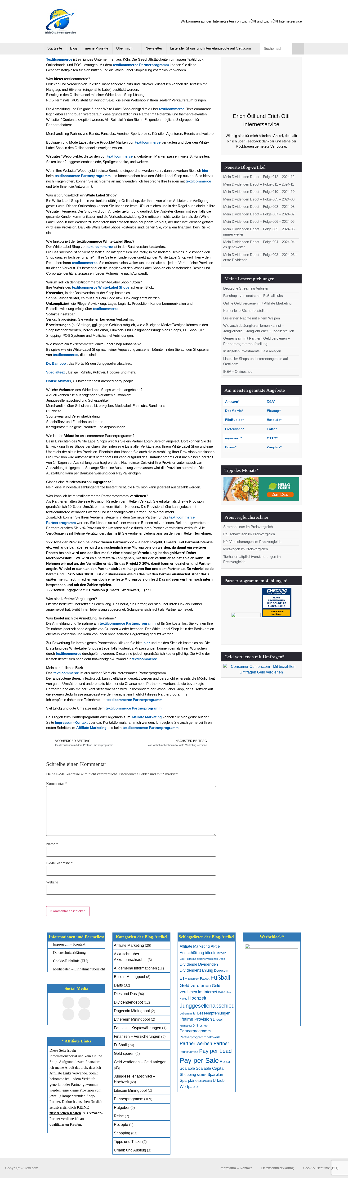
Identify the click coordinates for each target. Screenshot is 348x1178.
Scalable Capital (210, 1068)
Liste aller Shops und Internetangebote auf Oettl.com (210, 48)
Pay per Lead (215, 1051)
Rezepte (121, 1125)
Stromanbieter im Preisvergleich (248, 527)
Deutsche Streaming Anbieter (245, 288)
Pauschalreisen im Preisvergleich (249, 534)
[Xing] (68, 1014)
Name (52, 844)
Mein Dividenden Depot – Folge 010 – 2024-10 (258, 192)
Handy (183, 998)
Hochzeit (197, 998)
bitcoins (191, 958)
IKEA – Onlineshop (237, 371)
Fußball (120, 1045)
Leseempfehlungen (213, 1013)
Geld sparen (124, 1053)
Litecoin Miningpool (130, 1090)
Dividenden (208, 964)
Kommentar (56, 784)
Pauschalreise (189, 1052)
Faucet (205, 978)
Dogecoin (221, 970)
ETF (183, 978)
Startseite (54, 48)
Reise (119, 1116)
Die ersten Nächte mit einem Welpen (251, 318)
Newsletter (154, 48)
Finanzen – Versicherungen (137, 1036)
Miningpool (186, 1025)
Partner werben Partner (204, 1043)
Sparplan (215, 1074)
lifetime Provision (196, 1019)
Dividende (188, 964)
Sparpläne (188, 1080)
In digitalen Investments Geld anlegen (252, 351)
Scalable (187, 1068)
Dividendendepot (128, 1002)
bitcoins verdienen (207, 958)
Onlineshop (200, 1025)
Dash (222, 958)
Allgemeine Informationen (135, 968)
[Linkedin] (84, 1014)
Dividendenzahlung (196, 970)
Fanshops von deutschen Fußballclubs (253, 296)
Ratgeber (121, 1107)
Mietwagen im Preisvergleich (245, 549)
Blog (73, 48)
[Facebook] (68, 1003)
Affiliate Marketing (129, 945)
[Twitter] (84, 1003)
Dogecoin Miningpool (132, 1011)
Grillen (227, 992)
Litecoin (218, 1019)
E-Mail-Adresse (59, 863)
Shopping (122, 1133)
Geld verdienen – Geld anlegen (140, 1062)
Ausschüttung (192, 953)
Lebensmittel (188, 1013)
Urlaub (218, 1080)
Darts (118, 985)
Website (52, 882)
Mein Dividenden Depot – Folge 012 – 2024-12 (258, 177)
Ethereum (193, 978)
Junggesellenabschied (207, 1005)
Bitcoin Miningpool (129, 977)
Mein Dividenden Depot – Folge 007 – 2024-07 (258, 214)
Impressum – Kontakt (235, 1168)
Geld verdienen (195, 985)
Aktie (215, 946)
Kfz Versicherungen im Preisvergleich (252, 542)
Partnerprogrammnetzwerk (200, 1037)
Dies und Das (125, 994)
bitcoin (210, 952)
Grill (220, 992)
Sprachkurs (205, 1080)
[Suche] (298, 49)
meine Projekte (96, 48)
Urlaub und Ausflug (130, 1150)
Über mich (124, 48)
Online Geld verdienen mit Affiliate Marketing (257, 303)
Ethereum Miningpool (132, 1019)
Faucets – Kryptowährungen (137, 1028)
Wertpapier (189, 1086)
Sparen (201, 1075)
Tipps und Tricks (127, 1142)
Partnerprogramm (128, 1099)
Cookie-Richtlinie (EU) (320, 1168)
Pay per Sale (199, 1060)
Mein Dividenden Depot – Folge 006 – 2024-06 (258, 221)
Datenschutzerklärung (277, 1168)
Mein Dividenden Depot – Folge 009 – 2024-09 (258, 199)
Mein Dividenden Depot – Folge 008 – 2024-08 (258, 207)
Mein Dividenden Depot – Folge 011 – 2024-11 (258, 184)
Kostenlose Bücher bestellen (245, 311)
